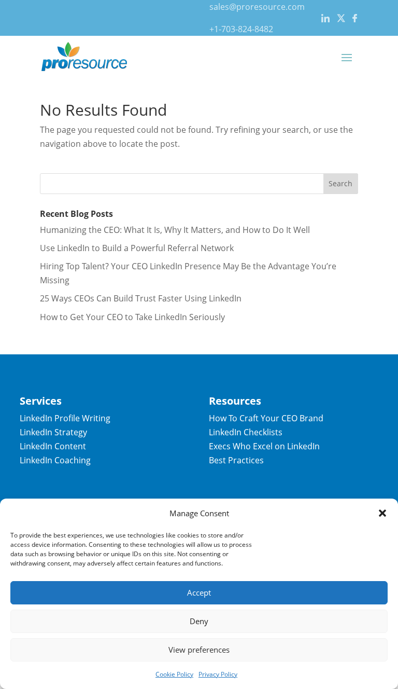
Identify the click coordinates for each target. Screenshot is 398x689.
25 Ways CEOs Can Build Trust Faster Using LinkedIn (140, 298)
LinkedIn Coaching (55, 460)
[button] (382, 513)
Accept (199, 592)
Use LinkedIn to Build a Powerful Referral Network (137, 248)
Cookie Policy (174, 674)
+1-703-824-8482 (241, 29)
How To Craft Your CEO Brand (266, 418)
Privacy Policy (217, 674)
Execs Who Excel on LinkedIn (264, 446)
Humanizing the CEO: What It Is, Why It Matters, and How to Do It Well (175, 230)
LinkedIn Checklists (245, 432)
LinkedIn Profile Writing (65, 418)
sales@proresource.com (257, 7)
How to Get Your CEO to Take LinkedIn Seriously (132, 317)
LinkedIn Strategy (53, 432)
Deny (199, 621)
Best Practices (236, 460)
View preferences (199, 649)
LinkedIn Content (53, 446)
